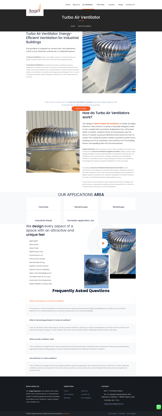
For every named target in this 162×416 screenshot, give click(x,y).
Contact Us (85, 394)
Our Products (69, 394)
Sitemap (67, 398)
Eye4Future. (66, 413)
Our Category (86, 398)
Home (73, 26)
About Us (84, 391)
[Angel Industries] (34, 8)
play (103, 243)
